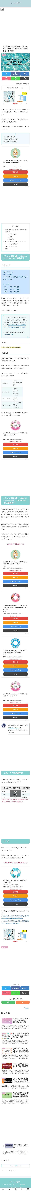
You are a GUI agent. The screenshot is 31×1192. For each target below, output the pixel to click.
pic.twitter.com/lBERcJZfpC (16, 327)
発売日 (10, 236)
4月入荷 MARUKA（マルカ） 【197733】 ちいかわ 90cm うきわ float (15, 433)
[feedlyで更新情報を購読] (8, 1002)
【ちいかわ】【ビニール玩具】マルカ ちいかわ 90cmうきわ (15, 881)
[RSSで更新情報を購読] (23, 1002)
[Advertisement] (15, 26)
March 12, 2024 (8, 334)
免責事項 (22, 1184)
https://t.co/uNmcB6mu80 (16, 325)
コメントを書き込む (15, 1165)
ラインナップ (12, 234)
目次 (13, 226)
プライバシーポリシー (8, 1184)
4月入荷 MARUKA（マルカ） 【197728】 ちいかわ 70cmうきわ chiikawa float (15, 651)
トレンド (5, 947)
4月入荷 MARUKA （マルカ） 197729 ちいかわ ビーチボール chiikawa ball (15, 161)
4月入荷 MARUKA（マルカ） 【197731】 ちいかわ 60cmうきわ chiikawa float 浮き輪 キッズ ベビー (15, 607)
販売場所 (11, 239)
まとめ (7, 249)
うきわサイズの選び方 (11, 246)
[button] (25, 78)
